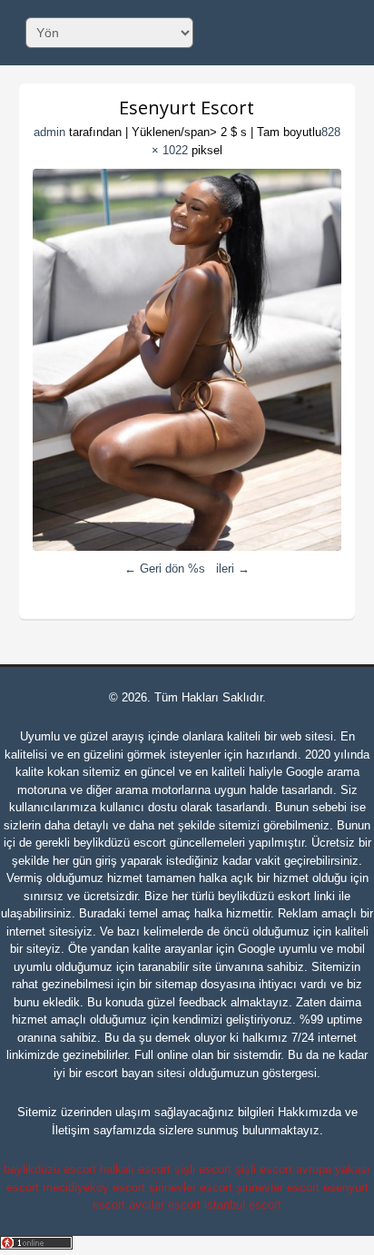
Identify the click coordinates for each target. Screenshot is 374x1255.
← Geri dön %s (164, 568)
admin (49, 132)
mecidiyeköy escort (94, 1187)
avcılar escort (165, 1204)
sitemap (176, 984)
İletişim (71, 1130)
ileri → (233, 568)
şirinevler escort (190, 1187)
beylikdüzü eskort (264, 896)
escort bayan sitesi (135, 1073)
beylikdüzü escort (120, 842)
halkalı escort (135, 1169)
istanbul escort (242, 1204)
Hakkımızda (309, 1112)
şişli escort (202, 1169)
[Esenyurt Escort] (187, 360)
